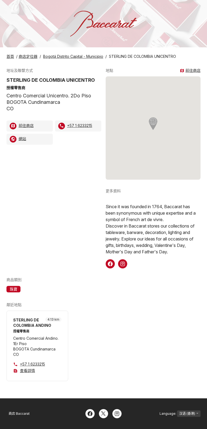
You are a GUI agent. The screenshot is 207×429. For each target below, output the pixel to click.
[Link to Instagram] (122, 263)
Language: (168, 414)
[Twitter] (103, 413)
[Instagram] (117, 413)
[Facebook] (90, 413)
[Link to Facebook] (110, 263)
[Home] (103, 24)
